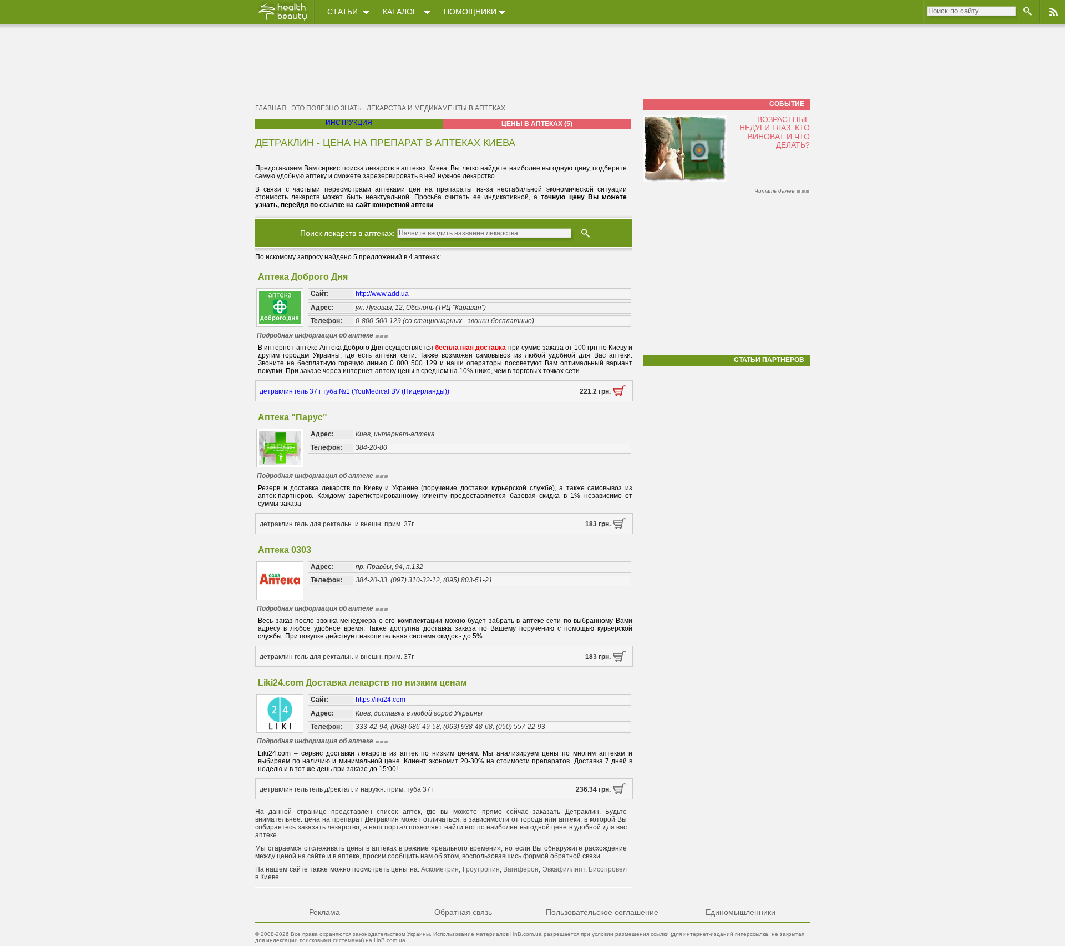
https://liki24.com (380, 699)
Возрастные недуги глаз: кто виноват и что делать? (774, 132)
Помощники (470, 11)
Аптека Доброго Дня (303, 276)
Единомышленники (740, 912)
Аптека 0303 (284, 550)
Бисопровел (608, 869)
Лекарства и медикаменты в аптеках (436, 108)
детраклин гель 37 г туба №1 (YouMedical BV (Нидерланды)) (354, 391)
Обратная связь (463, 912)
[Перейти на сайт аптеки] (619, 394)
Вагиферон (521, 869)
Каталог (400, 11)
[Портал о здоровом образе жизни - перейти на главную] (282, 20)
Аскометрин (440, 869)
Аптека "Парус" (292, 417)
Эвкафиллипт (563, 869)
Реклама (324, 912)
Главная (270, 108)
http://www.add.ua (382, 294)
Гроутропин (481, 869)
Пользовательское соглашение (602, 912)
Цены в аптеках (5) (536, 124)
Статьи (342, 11)
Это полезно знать (326, 108)
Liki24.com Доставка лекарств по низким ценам (362, 682)
